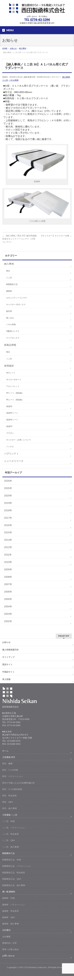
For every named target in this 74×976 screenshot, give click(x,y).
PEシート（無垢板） (15, 400)
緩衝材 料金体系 (10, 911)
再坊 (8, 271)
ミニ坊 (5, 80)
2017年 (8, 517)
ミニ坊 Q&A (8, 840)
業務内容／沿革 (9, 943)
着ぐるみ (10, 318)
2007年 (8, 584)
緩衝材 (9, 291)
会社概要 (6, 936)
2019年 (8, 503)
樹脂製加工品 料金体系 (13, 872)
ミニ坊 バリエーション (13, 827)
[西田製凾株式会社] (37, 9)
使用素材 (9, 365)
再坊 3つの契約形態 (12, 789)
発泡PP (9, 426)
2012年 (8, 547)
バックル (10, 446)
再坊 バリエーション (12, 776)
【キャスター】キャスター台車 (56, 236)
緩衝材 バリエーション (13, 904)
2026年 (8, 480)
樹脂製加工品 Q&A (11, 879)
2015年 (8, 532)
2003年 (8, 613)
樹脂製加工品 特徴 (11, 859)
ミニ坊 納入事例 (10, 847)
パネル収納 (13, 80)
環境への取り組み (10, 949)
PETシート (10, 373)
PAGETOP (63, 636)
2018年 (8, 510)
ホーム (5, 751)
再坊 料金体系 (9, 795)
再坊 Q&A (7, 802)
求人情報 (6, 679)
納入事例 (66, 77)
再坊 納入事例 (9, 808)
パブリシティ (11, 453)
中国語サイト (8, 672)
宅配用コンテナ (12, 331)
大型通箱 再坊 (8, 757)
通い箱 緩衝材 (8, 891)
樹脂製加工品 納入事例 (13, 885)
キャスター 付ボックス (16, 304)
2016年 (8, 525)
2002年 (8, 621)
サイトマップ (8, 657)
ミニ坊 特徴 (8, 821)
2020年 (8, 495)
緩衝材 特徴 (8, 898)
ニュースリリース (13, 461)
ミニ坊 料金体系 (10, 834)
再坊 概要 (7, 763)
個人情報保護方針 (10, 649)
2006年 (8, 591)
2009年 (8, 569)
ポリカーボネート (13, 379)
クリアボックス (12, 338)
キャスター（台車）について (18, 440)
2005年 (8, 599)
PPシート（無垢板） (15, 393)
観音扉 (9, 311)
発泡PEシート (12, 420)
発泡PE (9, 406)
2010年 (8, 562)
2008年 (8, 576)
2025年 (8, 488)
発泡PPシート (12, 413)
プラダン (10, 433)
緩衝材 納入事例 (10, 923)
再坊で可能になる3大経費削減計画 (18, 783)
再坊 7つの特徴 (10, 770)
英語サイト (7, 664)
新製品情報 (10, 345)
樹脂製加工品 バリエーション (16, 866)
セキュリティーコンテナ (16, 298)
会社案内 (6, 930)
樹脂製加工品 (12, 284)
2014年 (8, 539)
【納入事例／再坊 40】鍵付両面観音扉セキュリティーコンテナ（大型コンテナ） (19, 239)
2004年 (8, 606)
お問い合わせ (8, 955)
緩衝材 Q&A (8, 917)
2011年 (8, 554)
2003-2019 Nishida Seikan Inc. (33, 967)
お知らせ (6, 642)
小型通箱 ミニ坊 (9, 815)
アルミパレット (12, 386)
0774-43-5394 (40, 20)
